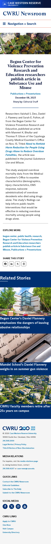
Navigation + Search (18, 24)
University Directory (11, 532)
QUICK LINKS (10, 477)
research (37, 236)
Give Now (7, 525)
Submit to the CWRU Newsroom (16, 492)
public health (24, 236)
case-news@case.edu (25, 468)
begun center (10, 236)
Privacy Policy (20, 444)
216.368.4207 (8, 468)
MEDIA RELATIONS (13, 456)
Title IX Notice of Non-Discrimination (18, 448)
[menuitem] (25, 481)
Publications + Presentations (26, 249)
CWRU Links (10, 516)
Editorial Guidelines (11, 485)
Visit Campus (8, 528)
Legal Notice (8, 444)
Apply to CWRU (9, 521)
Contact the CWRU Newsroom (16, 481)
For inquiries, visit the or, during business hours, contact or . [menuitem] (20, 465)
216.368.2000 (8, 441)
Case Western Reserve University (23, 433)
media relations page (29, 461)
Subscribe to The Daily (12, 489)
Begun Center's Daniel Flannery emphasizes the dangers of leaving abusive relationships (24, 322)
